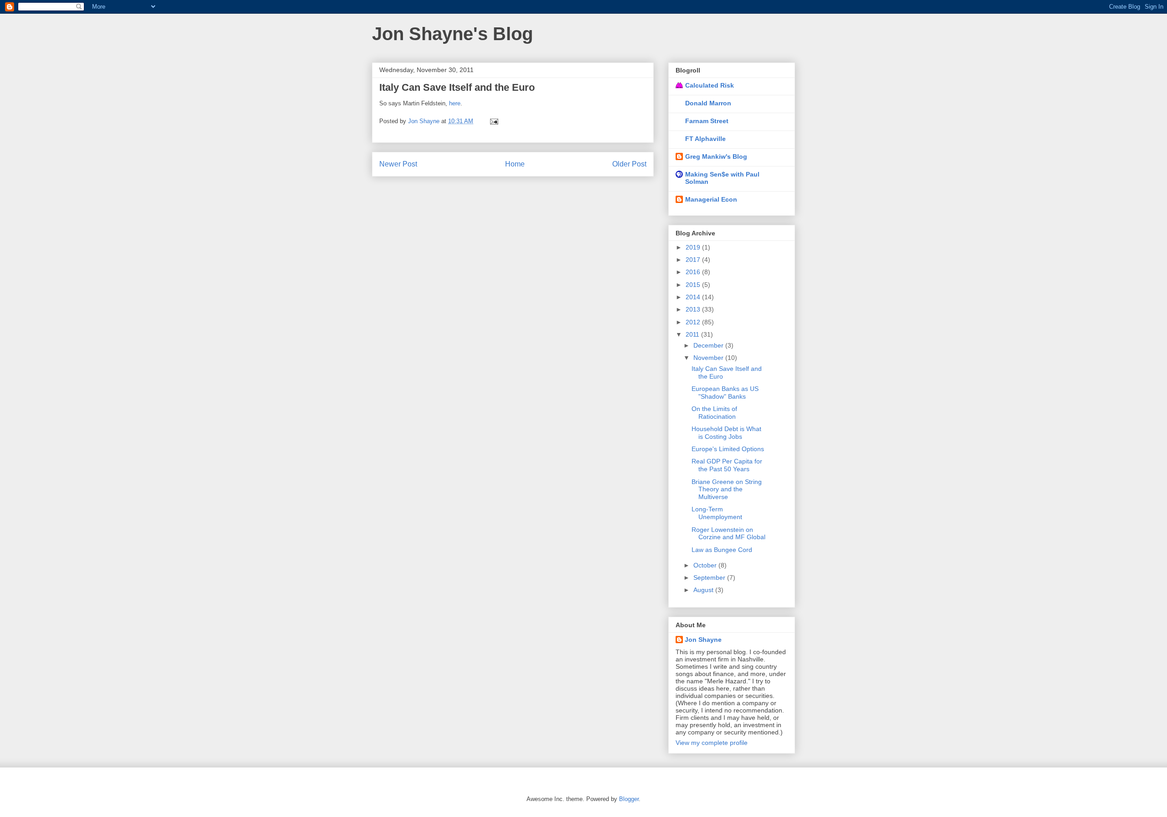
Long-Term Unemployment (717, 512)
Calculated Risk (709, 85)
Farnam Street (706, 121)
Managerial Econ (711, 199)
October (705, 565)
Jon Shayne (703, 639)
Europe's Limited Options (728, 449)
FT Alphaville (705, 138)
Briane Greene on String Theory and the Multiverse (727, 489)
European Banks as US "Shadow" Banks (725, 392)
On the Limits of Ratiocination (714, 412)
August (704, 589)
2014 (694, 297)
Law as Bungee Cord (722, 549)
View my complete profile (712, 742)
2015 (694, 284)
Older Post (629, 164)
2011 (693, 334)
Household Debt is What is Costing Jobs (726, 432)
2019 (694, 247)
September (710, 577)
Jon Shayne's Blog (452, 34)
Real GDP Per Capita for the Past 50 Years (727, 465)
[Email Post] (493, 121)
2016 (694, 272)
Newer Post (398, 164)
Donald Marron (708, 103)
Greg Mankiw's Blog (716, 156)
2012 (694, 322)
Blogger (629, 799)
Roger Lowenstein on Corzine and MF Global (728, 533)
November (709, 357)
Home (515, 164)
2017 (694, 259)
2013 (694, 309)
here (454, 103)
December (709, 345)
